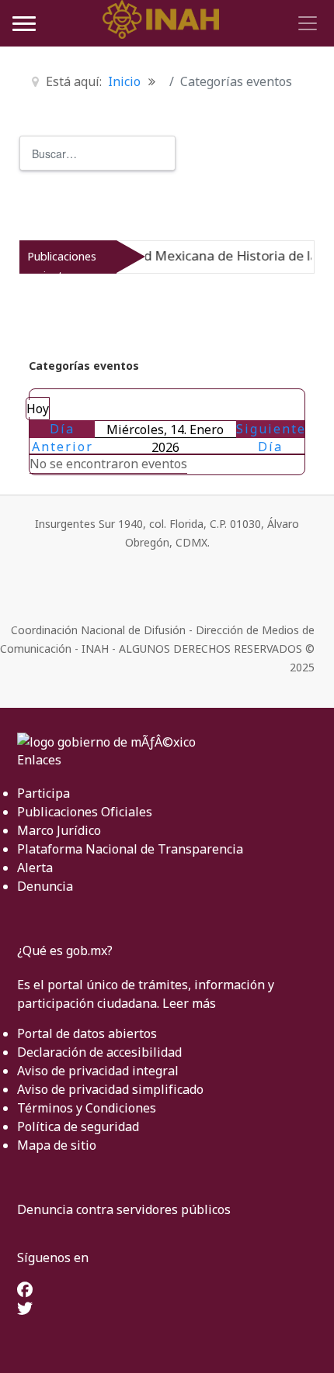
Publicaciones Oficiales (84, 811)
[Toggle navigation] (305, 23)
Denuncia (45, 886)
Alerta (35, 867)
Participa (43, 793)
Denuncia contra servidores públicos (124, 1209)
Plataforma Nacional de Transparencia (130, 848)
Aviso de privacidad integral (98, 1070)
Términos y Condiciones (86, 1107)
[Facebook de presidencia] (25, 1290)
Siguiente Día (271, 437)
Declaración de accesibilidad (99, 1052)
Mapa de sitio (56, 1145)
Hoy (37, 408)
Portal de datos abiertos (87, 1033)
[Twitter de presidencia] (25, 1309)
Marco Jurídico (59, 830)
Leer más (189, 1003)
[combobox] (97, 153)
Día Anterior (62, 437)
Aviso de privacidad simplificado (110, 1089)
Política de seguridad (78, 1126)
